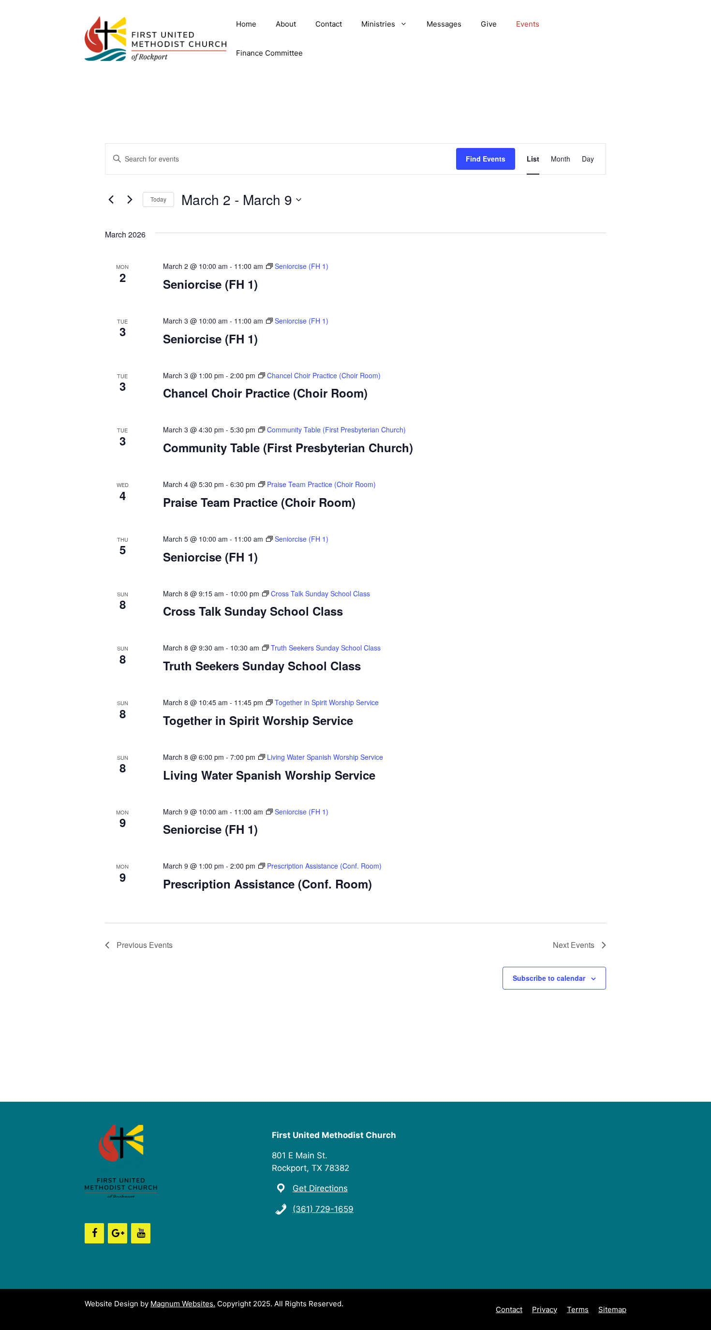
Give (489, 24)
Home (246, 24)
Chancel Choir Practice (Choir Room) (265, 392)
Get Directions (320, 1188)
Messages (444, 24)
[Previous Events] (111, 200)
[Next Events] (129, 200)
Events (527, 24)
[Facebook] (94, 1233)
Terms (578, 1309)
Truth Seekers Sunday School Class (262, 665)
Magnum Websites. (182, 1303)
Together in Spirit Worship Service (258, 720)
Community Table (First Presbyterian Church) (288, 447)
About (286, 24)
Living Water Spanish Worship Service (269, 775)
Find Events (485, 158)
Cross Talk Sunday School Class (253, 611)
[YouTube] (140, 1233)
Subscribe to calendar (549, 978)
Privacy (544, 1309)
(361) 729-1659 (323, 1209)
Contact (328, 24)
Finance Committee (269, 53)
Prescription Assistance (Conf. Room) (267, 883)
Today (158, 199)
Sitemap (612, 1309)
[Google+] (117, 1233)
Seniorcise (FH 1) (210, 284)
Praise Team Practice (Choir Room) (259, 502)
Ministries (378, 24)
